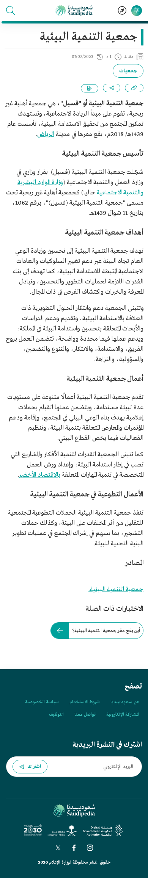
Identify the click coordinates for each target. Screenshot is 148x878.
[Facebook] (74, 847)
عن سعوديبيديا (124, 702)
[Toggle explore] (122, 10)
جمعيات (128, 71)
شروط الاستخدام (84, 702)
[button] (10, 10)
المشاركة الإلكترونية (122, 714)
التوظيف (56, 714)
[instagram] (90, 847)
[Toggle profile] (136, 10)
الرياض (45, 134)
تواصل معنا (85, 714)
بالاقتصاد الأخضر (39, 475)
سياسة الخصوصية (42, 702)
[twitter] (58, 847)
